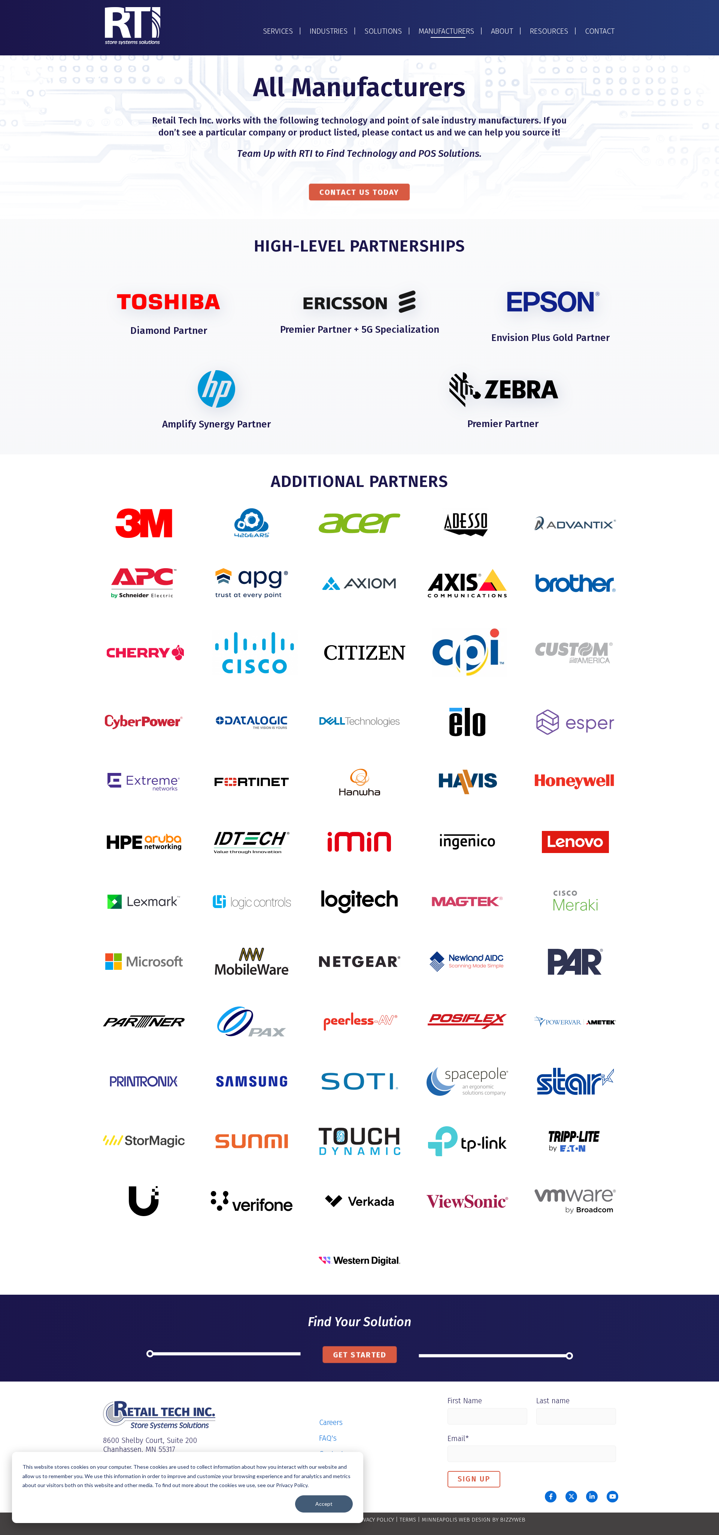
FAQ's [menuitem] (328, 1438)
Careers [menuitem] (331, 1422)
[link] (132, 25)
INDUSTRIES (329, 31)
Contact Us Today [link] (359, 191)
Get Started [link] (359, 1354)
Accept (324, 1504)
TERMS (408, 1519)
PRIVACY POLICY (374, 1519)
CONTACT (600, 31)
